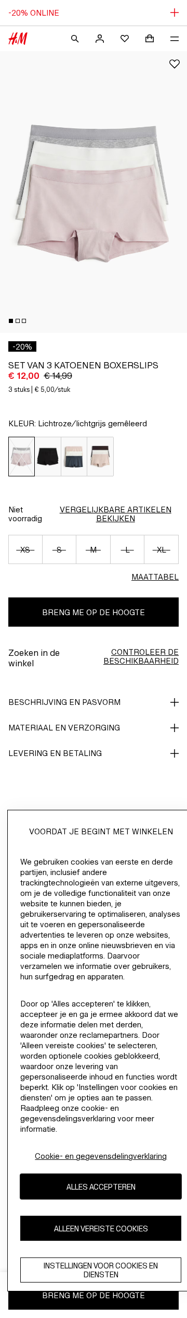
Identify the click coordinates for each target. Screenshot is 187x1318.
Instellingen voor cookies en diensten (101, 1270)
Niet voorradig (25, 514)
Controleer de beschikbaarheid (141, 656)
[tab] (11, 320)
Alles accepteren (101, 1186)
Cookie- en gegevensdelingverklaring (101, 1156)
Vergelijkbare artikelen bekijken (115, 514)
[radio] (21, 456)
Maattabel (155, 576)
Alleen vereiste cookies (101, 1228)
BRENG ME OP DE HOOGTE (93, 612)
